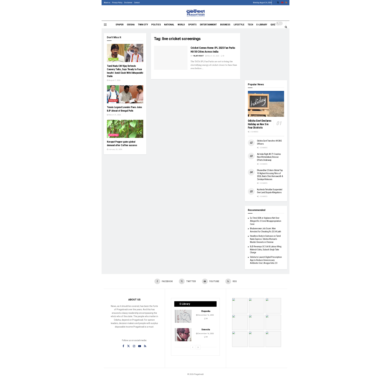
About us (107, 3)
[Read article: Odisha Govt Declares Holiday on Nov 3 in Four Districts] (266, 104)
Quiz (272, 24)
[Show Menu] (105, 25)
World (181, 24)
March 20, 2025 (213, 56)
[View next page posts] (198, 347)
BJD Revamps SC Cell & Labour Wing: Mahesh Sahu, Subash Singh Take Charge (266, 249)
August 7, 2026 (114, 80)
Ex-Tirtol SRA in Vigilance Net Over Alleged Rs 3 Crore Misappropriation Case (265, 221)
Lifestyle (239, 24)
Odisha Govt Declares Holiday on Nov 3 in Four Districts (259, 124)
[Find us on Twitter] (278, 2)
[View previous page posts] (192, 347)
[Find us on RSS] (286, 2)
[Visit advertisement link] (266, 54)
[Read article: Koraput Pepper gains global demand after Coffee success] (125, 129)
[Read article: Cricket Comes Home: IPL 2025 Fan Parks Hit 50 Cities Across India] (171, 58)
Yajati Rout (198, 56)
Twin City (143, 24)
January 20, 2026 (115, 149)
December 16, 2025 (205, 315)
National (169, 24)
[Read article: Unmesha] (183, 334)
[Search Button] (286, 27)
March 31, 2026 (114, 115)
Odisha (131, 24)
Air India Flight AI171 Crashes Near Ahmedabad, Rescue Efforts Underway (269, 157)
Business (225, 24)
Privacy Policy (117, 3)
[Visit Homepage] (195, 13)
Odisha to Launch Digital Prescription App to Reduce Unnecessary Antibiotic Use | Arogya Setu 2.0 (266, 260)
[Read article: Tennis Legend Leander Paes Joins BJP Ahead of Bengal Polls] (125, 94)
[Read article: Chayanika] (183, 316)
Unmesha (205, 329)
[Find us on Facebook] (274, 2)
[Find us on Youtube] (282, 2)
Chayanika (205, 311)
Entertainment (208, 24)
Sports (192, 24)
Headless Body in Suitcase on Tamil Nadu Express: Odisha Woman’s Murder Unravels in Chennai (265, 239)
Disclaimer (128, 3)
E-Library (261, 24)
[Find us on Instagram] (134, 346)
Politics (156, 24)
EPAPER (120, 24)
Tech (250, 24)
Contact (137, 3)
